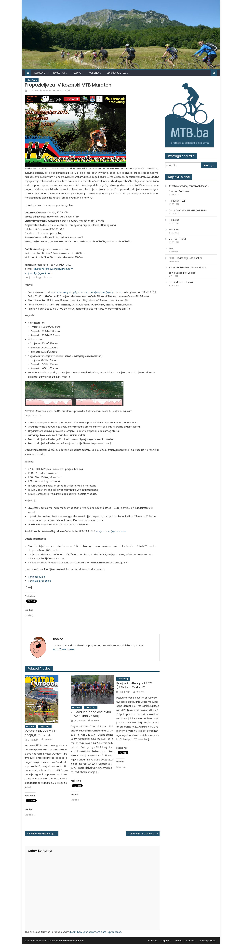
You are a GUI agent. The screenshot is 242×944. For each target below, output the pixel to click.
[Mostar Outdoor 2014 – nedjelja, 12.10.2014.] (46, 699)
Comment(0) (63, 90)
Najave (77, 72)
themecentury (75, 940)
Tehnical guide (36, 576)
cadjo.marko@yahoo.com (106, 292)
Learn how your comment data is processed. (96, 932)
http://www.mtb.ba (64, 649)
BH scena (30, 726)
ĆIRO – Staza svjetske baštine (185, 258)
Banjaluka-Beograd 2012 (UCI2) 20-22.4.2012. (134, 685)
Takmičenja (32, 80)
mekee (46, 90)
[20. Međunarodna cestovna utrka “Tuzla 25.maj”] (92, 689)
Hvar (171, 248)
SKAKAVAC (174, 229)
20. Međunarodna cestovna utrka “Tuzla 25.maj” (91, 714)
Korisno (94, 72)
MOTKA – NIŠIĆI (177, 239)
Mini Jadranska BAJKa (181, 282)
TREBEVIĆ (174, 220)
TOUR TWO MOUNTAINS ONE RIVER (188, 210)
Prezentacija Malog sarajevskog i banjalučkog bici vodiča (187, 270)
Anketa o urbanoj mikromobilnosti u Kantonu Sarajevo (189, 188)
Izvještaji (59, 72)
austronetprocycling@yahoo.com (53, 269)
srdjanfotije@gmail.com (38, 273)
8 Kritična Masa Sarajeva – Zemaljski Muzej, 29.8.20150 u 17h (43, 833)
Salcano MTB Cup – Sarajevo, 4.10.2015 (144, 833)
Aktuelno (39, 72)
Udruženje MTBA (116, 72)
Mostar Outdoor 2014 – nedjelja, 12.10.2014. (41, 733)
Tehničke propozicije (40, 581)
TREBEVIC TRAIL (177, 200)
